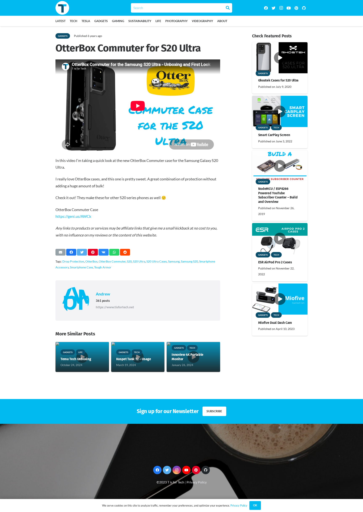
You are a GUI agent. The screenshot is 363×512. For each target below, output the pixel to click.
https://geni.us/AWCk (73, 216)
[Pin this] (93, 252)
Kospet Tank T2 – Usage (133, 359)
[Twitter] (273, 8)
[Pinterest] (296, 8)
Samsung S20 (189, 261)
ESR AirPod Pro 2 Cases (275, 262)
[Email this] (60, 252)
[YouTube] (288, 8)
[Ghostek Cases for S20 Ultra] (280, 45)
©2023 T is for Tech (170, 482)
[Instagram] (281, 8)
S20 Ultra (139, 261)
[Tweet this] (82, 252)
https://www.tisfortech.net (115, 307)
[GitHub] (304, 8)
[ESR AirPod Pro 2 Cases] (280, 226)
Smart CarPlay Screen (274, 135)
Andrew (103, 293)
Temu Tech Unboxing (75, 359)
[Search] (228, 8)
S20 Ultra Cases (156, 261)
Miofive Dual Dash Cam (275, 323)
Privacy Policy (197, 482)
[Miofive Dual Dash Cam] (280, 286)
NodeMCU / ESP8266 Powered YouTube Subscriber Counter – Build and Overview (278, 195)
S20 (129, 261)
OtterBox (91, 261)
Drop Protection (73, 261)
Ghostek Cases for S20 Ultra (278, 80)
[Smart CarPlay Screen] (280, 99)
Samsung (174, 261)
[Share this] (71, 252)
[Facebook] (266, 8)
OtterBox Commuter (112, 261)
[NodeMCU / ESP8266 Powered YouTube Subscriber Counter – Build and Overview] (280, 153)
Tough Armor (102, 267)
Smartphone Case (81, 267)
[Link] (62, 8)
